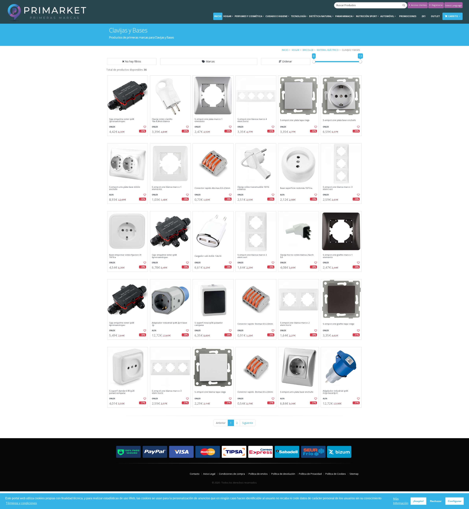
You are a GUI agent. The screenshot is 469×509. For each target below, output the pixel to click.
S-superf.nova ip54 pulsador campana (209, 324)
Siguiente (247, 423)
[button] (208, 61)
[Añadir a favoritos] (144, 127)
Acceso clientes (418, 5)
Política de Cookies (335, 473)
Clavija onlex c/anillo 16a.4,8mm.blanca (162, 120)
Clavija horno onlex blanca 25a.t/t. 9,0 (297, 256)
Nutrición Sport (366, 16)
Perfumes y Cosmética (248, 16)
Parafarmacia (343, 16)
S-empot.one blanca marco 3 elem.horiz (166, 392)
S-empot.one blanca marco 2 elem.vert (252, 256)
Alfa (111, 195)
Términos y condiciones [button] (21, 503)
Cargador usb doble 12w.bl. (208, 256)
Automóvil (387, 16)
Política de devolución (283, 473)
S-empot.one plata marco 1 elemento (208, 120)
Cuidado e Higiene (276, 16)
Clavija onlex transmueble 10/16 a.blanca (253, 188)
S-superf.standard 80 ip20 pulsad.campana (121, 392)
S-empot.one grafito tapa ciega (338, 324)
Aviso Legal (209, 473)
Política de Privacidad (310, 473)
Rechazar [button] (436, 501)
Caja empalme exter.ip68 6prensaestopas (164, 256)
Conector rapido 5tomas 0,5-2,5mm (255, 324)
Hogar (227, 16)
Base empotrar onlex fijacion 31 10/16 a (125, 256)
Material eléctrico (328, 49)
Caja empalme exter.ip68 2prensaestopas (121, 120)
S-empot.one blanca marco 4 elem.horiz (252, 120)
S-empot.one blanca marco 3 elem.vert (337, 188)
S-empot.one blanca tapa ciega (210, 392)
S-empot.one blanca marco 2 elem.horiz (294, 324)
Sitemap (354, 473)
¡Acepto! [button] (418, 501)
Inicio (217, 16)
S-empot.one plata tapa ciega (295, 120)
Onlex (112, 127)
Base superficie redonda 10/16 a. (296, 188)
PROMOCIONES (407, 16)
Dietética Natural (320, 16)
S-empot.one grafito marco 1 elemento (337, 256)
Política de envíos (258, 473)
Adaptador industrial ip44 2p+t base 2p (169, 324)
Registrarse (437, 5)
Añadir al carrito (129, 139)
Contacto (195, 473)
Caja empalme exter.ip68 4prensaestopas (121, 324)
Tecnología (298, 16)
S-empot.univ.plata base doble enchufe (124, 188)
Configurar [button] (454, 501)
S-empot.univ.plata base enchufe (296, 392)
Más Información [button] (400, 501)
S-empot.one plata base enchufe (339, 120)
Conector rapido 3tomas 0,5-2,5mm (255, 392)
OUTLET (435, 16)
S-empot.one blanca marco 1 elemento (166, 188)
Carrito (453, 16)
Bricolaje (308, 49)
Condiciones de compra (232, 473)
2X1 (424, 16)
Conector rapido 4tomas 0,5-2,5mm (212, 188)
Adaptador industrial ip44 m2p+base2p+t (335, 392)
